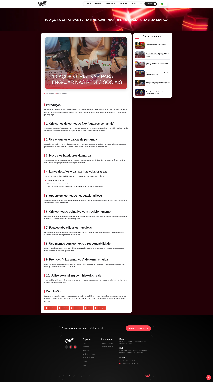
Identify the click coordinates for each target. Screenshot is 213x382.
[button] (50, 308)
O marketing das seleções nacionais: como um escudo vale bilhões (158, 92)
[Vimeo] (75, 347)
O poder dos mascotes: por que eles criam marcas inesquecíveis (157, 73)
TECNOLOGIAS (110, 4)
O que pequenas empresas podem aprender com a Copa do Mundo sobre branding (158, 83)
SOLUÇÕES (123, 4)
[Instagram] (66, 347)
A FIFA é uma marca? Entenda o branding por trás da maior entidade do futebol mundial (157, 55)
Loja (140, 4)
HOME (89, 4)
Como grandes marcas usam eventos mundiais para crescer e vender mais (156, 45)
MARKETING (97, 4)
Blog (134, 4)
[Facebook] (70, 347)
